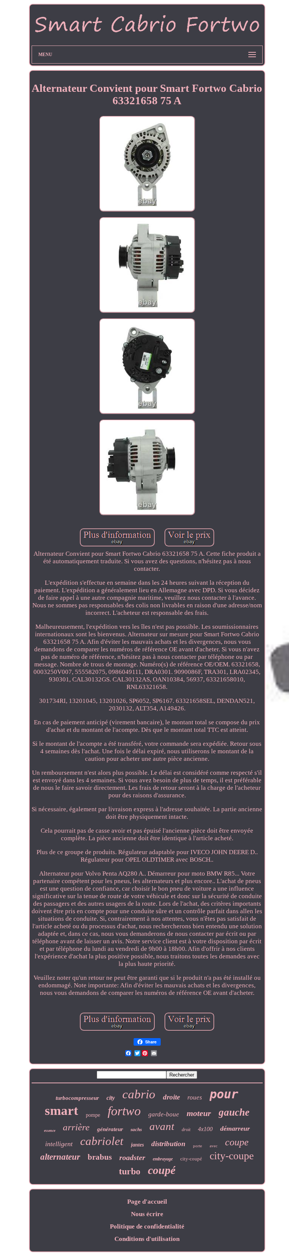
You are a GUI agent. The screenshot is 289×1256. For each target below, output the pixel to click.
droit (186, 1129)
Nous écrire (147, 1214)
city (110, 1098)
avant (161, 1126)
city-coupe (232, 1156)
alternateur (60, 1157)
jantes (137, 1145)
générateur (110, 1129)
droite (171, 1097)
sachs (136, 1129)
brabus (100, 1157)
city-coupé (191, 1159)
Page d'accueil (147, 1201)
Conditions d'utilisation (146, 1238)
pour (224, 1094)
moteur (199, 1113)
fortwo (124, 1111)
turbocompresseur (77, 1098)
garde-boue (163, 1114)
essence (49, 1130)
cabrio (138, 1094)
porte (197, 1145)
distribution (168, 1144)
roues (194, 1097)
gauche (234, 1112)
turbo (129, 1171)
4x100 (205, 1129)
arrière (76, 1127)
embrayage (163, 1159)
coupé (161, 1170)
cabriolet (101, 1141)
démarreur (235, 1128)
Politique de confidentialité (147, 1226)
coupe (237, 1142)
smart (61, 1110)
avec (214, 1145)
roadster (132, 1157)
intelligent (59, 1144)
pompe (93, 1115)
